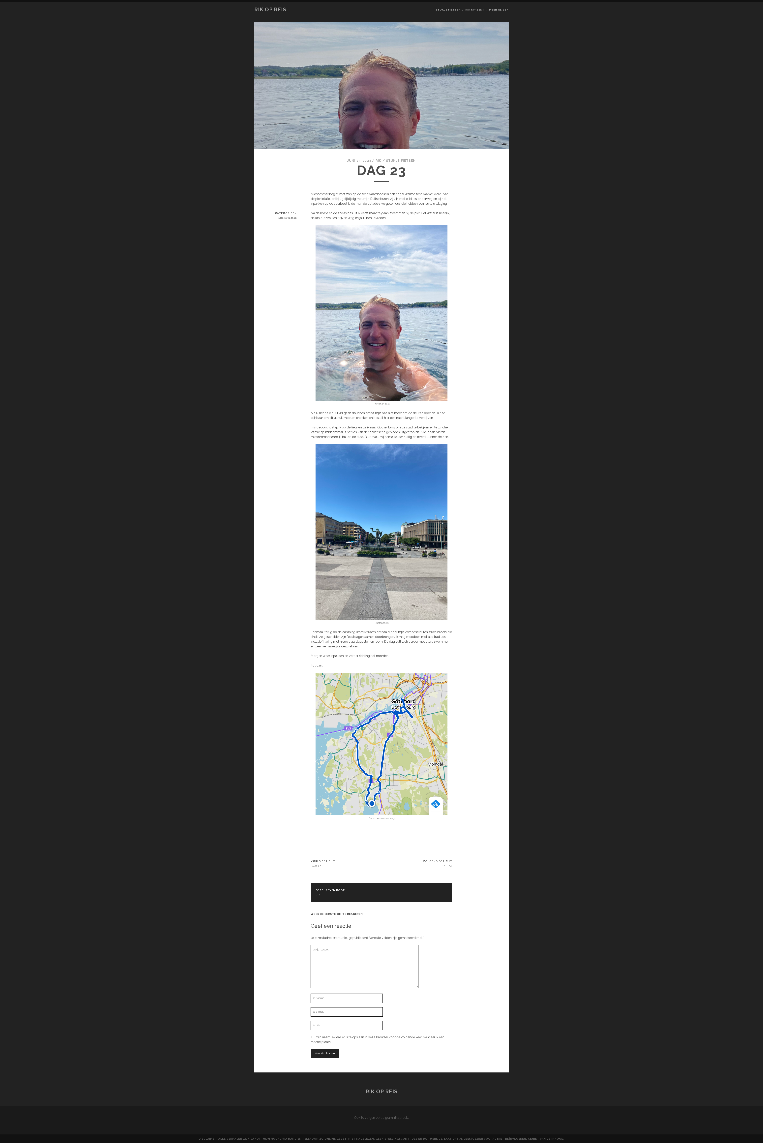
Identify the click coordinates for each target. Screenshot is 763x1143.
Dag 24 (447, 866)
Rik (379, 161)
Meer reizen (499, 9)
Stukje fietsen (448, 9)
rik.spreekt (401, 1118)
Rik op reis (270, 10)
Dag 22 (316, 866)
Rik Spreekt (474, 9)
